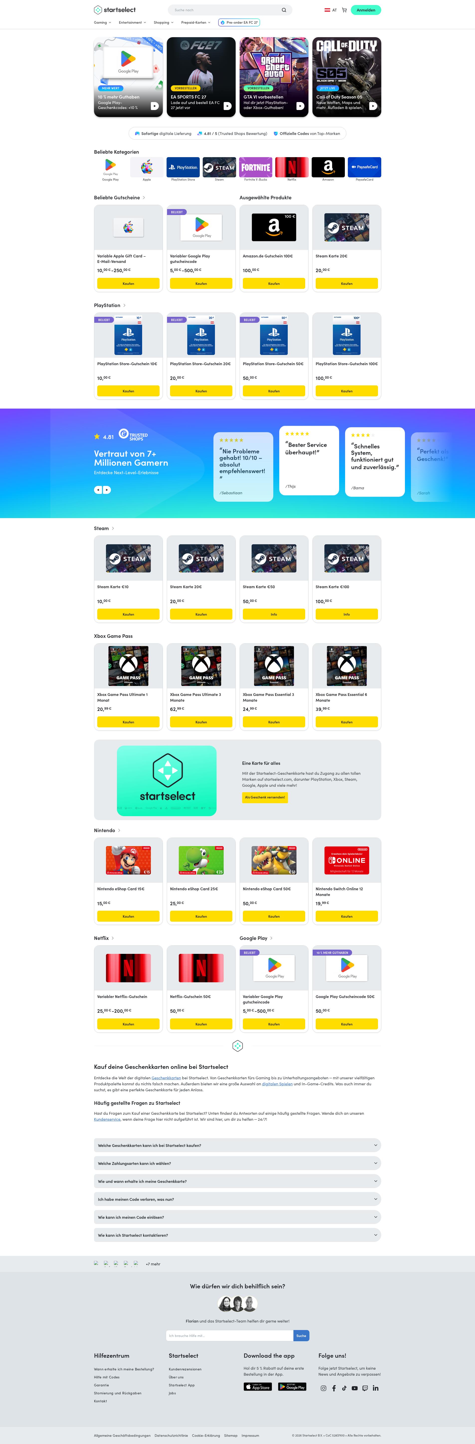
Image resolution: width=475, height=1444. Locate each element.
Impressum (250, 1435)
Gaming (100, 22)
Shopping (161, 22)
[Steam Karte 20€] (346, 227)
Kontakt (100, 1401)
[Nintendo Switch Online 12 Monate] (346, 860)
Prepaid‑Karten (193, 22)
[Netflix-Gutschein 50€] (201, 968)
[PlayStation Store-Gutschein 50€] (273, 335)
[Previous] (98, 490)
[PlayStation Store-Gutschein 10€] (128, 335)
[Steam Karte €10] (128, 558)
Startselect (183, 1355)
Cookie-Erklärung (206, 1435)
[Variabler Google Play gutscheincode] (201, 227)
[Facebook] (334, 1388)
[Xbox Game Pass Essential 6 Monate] (347, 666)
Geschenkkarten (166, 1077)
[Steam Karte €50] (274, 558)
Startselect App (182, 1385)
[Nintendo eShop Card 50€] (274, 860)
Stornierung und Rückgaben (118, 1393)
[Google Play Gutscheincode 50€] (346, 968)
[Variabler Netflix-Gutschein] (128, 968)
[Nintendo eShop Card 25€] (201, 860)
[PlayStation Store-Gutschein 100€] (346, 335)
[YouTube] (355, 1388)
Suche (301, 1335)
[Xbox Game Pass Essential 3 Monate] (274, 666)
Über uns (176, 1377)
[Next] (107, 490)
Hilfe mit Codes (107, 1377)
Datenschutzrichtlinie (171, 1435)
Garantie (101, 1385)
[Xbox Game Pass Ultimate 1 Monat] (128, 666)
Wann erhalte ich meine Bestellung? (124, 1369)
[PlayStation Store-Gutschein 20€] (201, 335)
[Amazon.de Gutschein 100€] (274, 227)
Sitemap (231, 1435)
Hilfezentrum (111, 1355)
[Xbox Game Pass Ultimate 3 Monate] (201, 666)
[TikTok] (344, 1388)
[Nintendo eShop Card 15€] (128, 860)
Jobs (172, 1393)
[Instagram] (323, 1388)
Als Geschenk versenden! (265, 796)
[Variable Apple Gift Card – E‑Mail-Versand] (128, 227)
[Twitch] (365, 1388)
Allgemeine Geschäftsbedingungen (122, 1435)
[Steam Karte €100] (346, 558)
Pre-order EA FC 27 (242, 22)
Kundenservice (107, 1119)
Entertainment (130, 22)
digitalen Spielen (277, 1083)
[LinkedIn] (376, 1388)
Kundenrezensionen (185, 1369)
